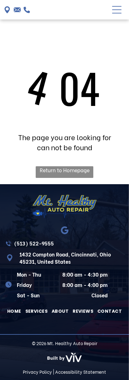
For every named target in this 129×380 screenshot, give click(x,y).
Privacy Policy (37, 371)
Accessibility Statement (80, 371)
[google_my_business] (65, 231)
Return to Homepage (65, 169)
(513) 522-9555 (34, 243)
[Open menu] (116, 9)
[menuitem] (14, 311)
